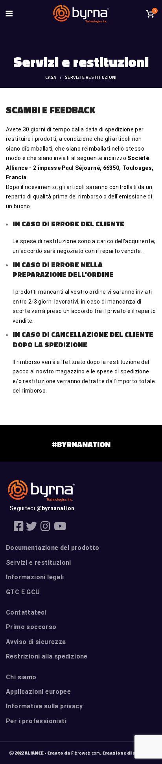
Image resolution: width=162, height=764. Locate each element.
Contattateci (26, 612)
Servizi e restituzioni (38, 562)
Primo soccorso (31, 627)
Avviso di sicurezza (36, 642)
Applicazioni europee (38, 691)
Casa (50, 77)
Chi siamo (21, 677)
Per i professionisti (36, 721)
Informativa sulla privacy (44, 706)
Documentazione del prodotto (52, 547)
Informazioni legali (35, 577)
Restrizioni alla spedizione (47, 656)
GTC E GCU (23, 592)
